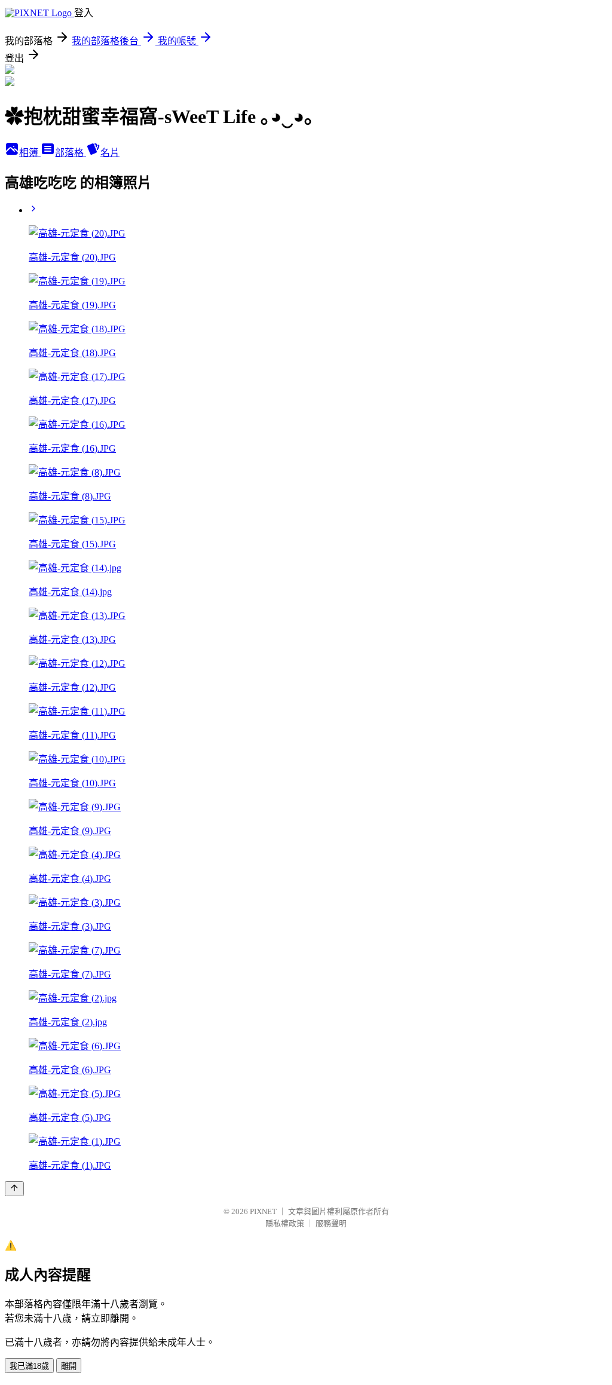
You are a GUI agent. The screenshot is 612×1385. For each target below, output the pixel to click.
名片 (110, 153)
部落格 (70, 153)
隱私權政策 (284, 1223)
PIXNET (263, 1211)
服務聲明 (331, 1223)
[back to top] (14, 1188)
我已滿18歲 (29, 1366)
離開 (68, 1366)
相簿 (30, 153)
